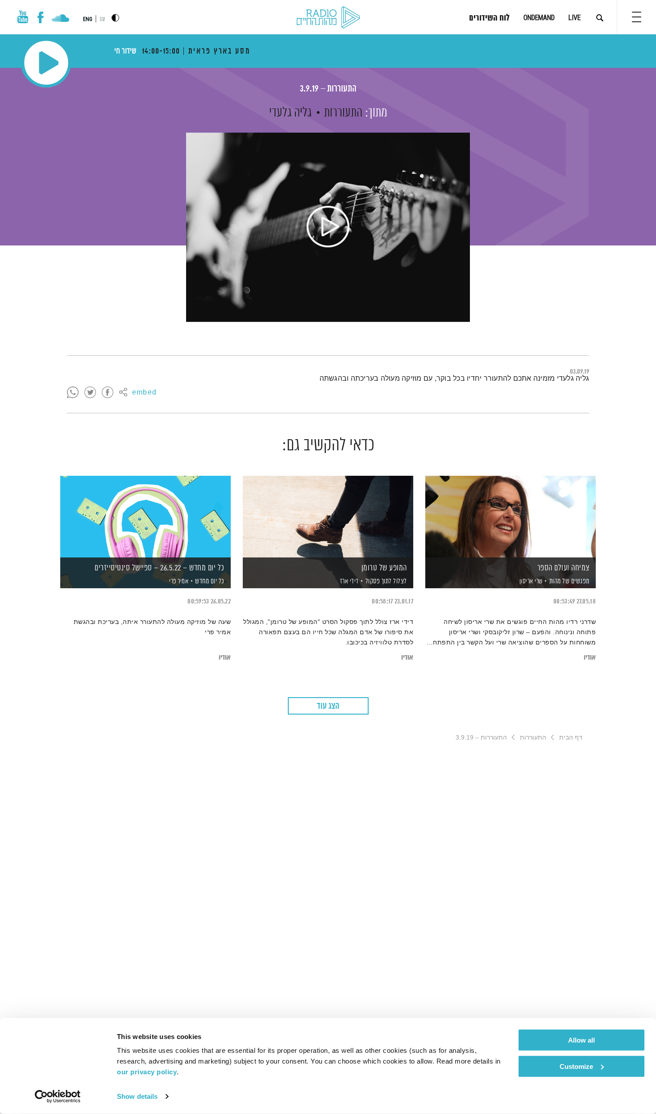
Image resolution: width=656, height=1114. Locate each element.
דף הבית (570, 737)
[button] (636, 17)
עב (102, 19)
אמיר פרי (178, 581)
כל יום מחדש (209, 581)
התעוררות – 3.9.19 (328, 89)
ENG (87, 19)
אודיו (590, 657)
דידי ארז (348, 581)
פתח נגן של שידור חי (46, 62)
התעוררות (343, 113)
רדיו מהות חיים (328, 17)
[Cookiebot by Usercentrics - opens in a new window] (58, 1096)
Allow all (581, 1040)
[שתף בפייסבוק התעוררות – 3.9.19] (107, 393)
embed (144, 393)
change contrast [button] (115, 17)
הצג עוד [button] (328, 706)
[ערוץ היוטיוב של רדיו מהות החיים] (22, 16)
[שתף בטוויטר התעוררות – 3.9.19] (90, 393)
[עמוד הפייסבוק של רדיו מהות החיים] (40, 17)
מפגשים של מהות (569, 581)
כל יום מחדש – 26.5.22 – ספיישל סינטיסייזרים (159, 568)
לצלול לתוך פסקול (386, 581)
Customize (576, 1066)
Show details (137, 1096)
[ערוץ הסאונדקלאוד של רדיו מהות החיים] (60, 19)
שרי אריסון (530, 581)
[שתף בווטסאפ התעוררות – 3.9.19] (73, 393)
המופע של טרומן (384, 568)
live (575, 17)
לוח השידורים (489, 18)
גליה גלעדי (290, 113)
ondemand (539, 17)
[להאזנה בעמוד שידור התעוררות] (328, 227)
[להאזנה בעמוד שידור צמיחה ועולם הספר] (510, 516)
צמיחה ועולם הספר (563, 568)
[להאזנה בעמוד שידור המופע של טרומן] (328, 516)
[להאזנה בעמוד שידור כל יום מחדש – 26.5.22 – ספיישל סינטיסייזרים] (145, 516)
